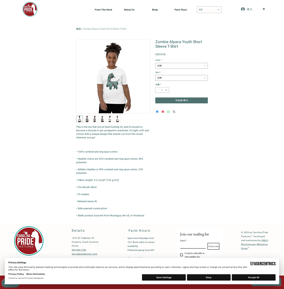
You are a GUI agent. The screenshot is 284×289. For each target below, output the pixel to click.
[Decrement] (157, 90)
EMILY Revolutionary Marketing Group (254, 244)
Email (183, 240)
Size (157, 72)
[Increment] (166, 90)
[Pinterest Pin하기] (163, 111)
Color (158, 60)
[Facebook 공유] (157, 111)
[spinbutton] (162, 90)
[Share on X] (174, 111)
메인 (78, 28)
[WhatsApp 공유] (168, 111)
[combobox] (181, 66)
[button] (264, 8)
